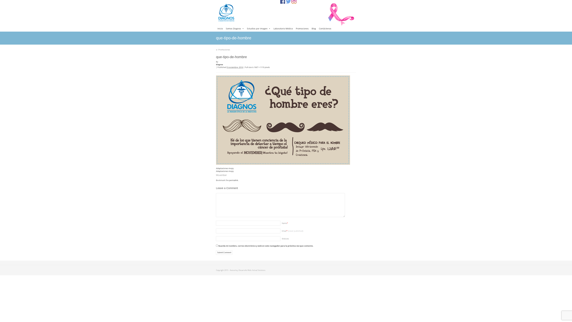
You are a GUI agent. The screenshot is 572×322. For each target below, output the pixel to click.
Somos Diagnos (233, 28)
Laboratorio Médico (283, 28)
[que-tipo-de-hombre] (283, 119)
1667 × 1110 (259, 67)
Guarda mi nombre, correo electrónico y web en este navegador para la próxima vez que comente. (265, 245)
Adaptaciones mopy (225, 168)
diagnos (219, 64)
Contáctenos (325, 28)
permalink (233, 180)
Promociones (302, 28)
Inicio (220, 28)
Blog (314, 28)
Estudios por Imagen (257, 28)
